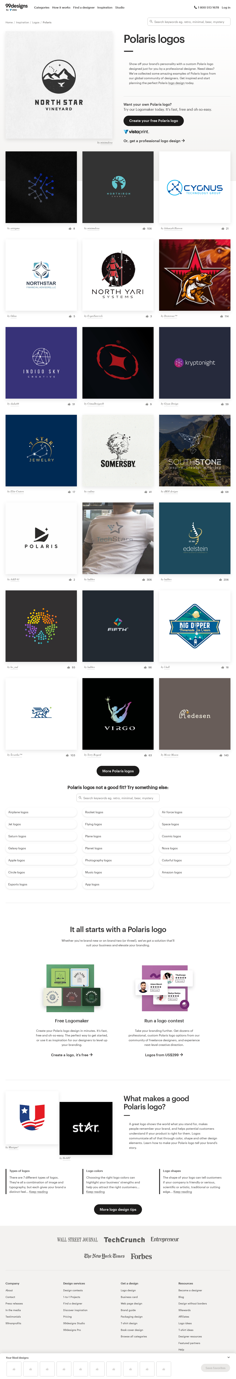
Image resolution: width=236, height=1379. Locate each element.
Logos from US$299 (162, 1055)
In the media (13, 1310)
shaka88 (15, 403)
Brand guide (128, 1310)
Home (9, 22)
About (9, 1290)
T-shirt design (129, 1323)
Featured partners (189, 1343)
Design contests (73, 1290)
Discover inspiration (75, 1310)
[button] (228, 1357)
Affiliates (183, 1316)
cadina (90, 491)
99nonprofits (13, 1323)
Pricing (67, 1316)
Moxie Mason (171, 754)
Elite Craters (17, 491)
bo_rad (14, 667)
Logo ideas (185, 1323)
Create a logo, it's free (69, 1055)
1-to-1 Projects (71, 1296)
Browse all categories (134, 1336)
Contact (10, 1296)
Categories (41, 7)
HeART (66, 1158)
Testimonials (13, 1316)
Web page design (131, 1303)
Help (181, 1349)
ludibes (91, 579)
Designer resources (190, 1336)
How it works (61, 7)
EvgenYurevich (95, 316)
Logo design (128, 1290)
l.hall (167, 667)
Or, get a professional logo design (152, 141)
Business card (129, 1296)
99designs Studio (74, 1323)
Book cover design (132, 1329)
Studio (119, 7)
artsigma (15, 228)
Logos (36, 22)
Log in (226, 7)
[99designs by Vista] (17, 7)
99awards (184, 1310)
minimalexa (106, 142)
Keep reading (38, 1191)
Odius (14, 316)
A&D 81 (15, 579)
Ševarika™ (16, 754)
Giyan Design (171, 403)
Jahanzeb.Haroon (173, 228)
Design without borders (192, 1303)
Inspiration (104, 7)
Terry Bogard (94, 754)
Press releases (14, 1303)
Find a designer (84, 7)
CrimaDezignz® (95, 403)
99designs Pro (72, 1329)
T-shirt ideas (185, 1329)
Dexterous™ (170, 316)
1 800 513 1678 (208, 7)
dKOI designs (171, 491)
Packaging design (132, 1316)
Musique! (13, 1147)
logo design (176, 83)
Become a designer (190, 1290)
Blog (181, 1296)
